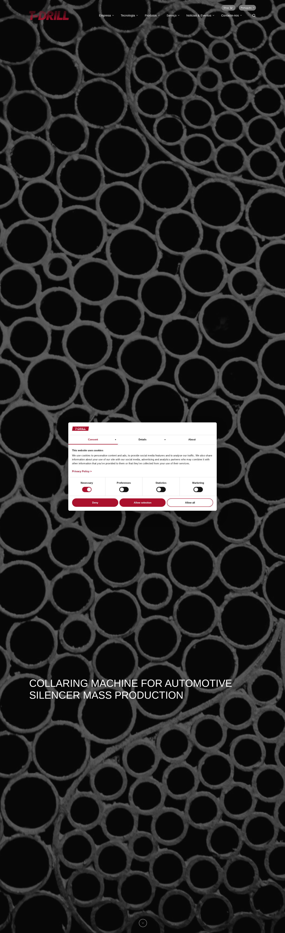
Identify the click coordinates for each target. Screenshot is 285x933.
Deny (95, 502)
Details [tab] (143, 439)
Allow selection (142, 502)
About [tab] (192, 439)
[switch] (124, 489)
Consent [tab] (93, 439)
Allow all (190, 502)
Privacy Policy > (82, 471)
